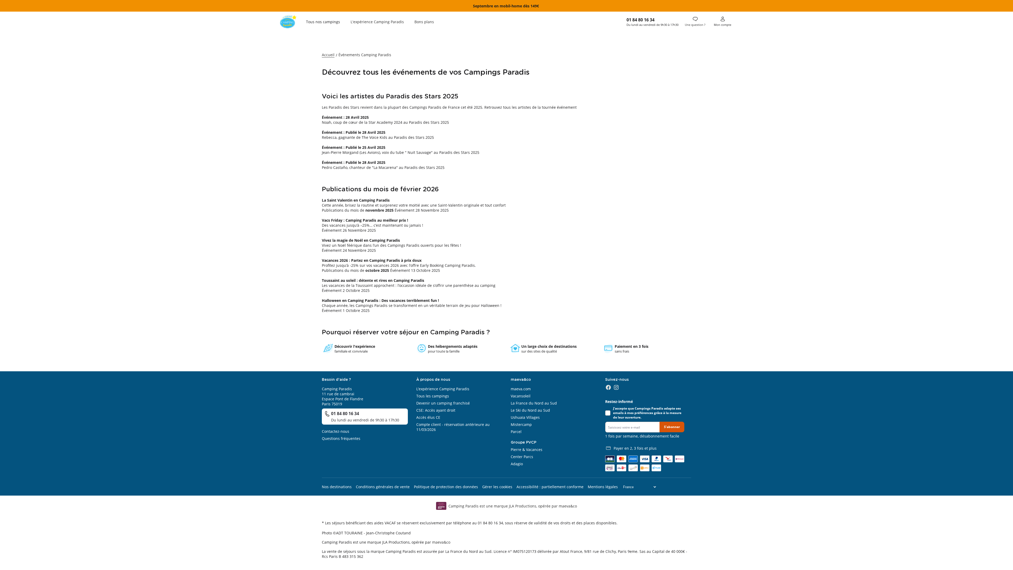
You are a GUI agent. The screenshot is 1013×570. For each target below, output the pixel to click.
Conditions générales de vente (383, 486)
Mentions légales (603, 486)
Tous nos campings (323, 21)
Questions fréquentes (341, 438)
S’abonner (672, 427)
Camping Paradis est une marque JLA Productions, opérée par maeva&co (512, 506)
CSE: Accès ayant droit (435, 410)
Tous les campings (432, 395)
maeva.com (521, 388)
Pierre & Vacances (526, 449)
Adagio (517, 463)
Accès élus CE (428, 417)
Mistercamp (521, 424)
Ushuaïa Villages (525, 417)
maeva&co (441, 542)
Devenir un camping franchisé (443, 403)
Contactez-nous (335, 431)
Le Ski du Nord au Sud (530, 410)
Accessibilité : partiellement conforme (550, 486)
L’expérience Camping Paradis (442, 388)
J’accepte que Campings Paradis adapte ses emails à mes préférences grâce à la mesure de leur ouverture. (647, 413)
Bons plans (424, 21)
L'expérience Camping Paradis (377, 21)
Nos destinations (337, 486)
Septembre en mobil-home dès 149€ (506, 5)
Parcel (516, 431)
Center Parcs (522, 456)
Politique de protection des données (446, 486)
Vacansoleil (521, 395)
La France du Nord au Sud (534, 403)
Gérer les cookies (497, 486)
